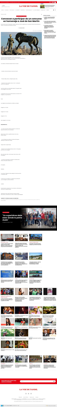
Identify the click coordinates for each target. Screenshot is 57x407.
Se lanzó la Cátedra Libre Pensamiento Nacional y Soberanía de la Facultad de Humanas (50, 367)
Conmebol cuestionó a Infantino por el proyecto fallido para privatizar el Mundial (49, 27)
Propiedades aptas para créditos (15, 2)
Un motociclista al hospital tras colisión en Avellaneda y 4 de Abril (21, 366)
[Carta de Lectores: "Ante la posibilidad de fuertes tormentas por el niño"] (35, 256)
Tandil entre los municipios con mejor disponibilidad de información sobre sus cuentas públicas (7, 263)
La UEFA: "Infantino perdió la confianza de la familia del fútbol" (49, 18)
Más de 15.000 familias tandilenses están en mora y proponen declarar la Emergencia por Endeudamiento (21, 299)
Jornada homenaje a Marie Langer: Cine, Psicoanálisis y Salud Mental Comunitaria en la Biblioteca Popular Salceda (50, 299)
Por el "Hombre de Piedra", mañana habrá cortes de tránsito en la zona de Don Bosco (35, 367)
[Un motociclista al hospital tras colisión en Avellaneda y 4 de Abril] (21, 359)
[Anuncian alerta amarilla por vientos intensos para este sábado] (7, 274)
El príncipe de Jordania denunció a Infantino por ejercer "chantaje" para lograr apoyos (50, 32)
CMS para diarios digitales (52, 405)
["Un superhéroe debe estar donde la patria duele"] (38, 218)
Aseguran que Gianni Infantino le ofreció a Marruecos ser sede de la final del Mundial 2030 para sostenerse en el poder (50, 37)
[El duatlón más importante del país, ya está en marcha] (35, 237)
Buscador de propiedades (5, 2)
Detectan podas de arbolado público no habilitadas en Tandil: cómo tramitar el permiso (7, 367)
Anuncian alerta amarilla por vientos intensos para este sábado (7, 281)
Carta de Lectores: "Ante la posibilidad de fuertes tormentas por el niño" (35, 262)
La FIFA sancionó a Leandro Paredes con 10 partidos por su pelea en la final (7, 299)
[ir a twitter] (28, 394)
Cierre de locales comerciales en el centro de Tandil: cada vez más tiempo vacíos (50, 22)
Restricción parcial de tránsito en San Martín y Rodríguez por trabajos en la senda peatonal (21, 263)
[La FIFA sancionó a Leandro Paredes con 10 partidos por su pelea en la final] (7, 291)
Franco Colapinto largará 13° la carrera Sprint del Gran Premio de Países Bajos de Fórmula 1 (35, 282)
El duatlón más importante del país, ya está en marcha (35, 244)
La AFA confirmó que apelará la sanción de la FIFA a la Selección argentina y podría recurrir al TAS (21, 282)
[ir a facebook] (26, 394)
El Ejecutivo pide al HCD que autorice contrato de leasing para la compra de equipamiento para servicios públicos (21, 245)
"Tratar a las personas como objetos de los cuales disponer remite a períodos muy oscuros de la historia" (7, 245)
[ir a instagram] (31, 394)
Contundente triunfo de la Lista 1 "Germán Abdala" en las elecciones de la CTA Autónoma (35, 299)
